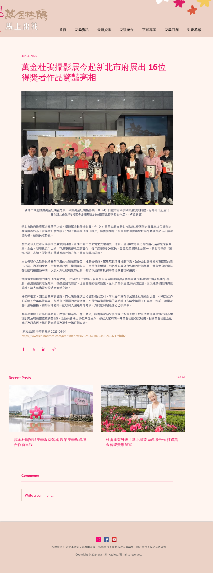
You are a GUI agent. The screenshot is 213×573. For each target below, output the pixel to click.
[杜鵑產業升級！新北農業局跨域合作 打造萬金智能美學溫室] (143, 408)
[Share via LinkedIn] (44, 349)
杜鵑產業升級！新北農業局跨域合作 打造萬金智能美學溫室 (142, 442)
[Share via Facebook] (23, 349)
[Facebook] (106, 539)
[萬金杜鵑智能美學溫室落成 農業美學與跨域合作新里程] (51, 408)
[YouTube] (114, 539)
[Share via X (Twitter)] (34, 349)
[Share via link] (54, 349)
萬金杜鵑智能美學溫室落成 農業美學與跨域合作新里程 (50, 442)
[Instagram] (98, 539)
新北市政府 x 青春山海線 (80, 547)
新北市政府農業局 (123, 547)
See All (181, 377)
